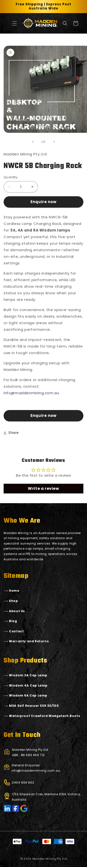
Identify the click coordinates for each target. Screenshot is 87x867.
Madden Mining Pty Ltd (49, 859)
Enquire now (43, 201)
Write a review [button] (43, 488)
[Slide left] (33, 141)
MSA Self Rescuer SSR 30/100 (34, 706)
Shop (13, 601)
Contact (16, 631)
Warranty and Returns (29, 641)
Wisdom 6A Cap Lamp (28, 695)
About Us (17, 611)
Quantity (10, 177)
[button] (14, 23)
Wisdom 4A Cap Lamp (28, 685)
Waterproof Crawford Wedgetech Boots (44, 716)
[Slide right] (54, 141)
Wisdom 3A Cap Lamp (28, 675)
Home (14, 591)
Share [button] (13, 432)
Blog (13, 621)
